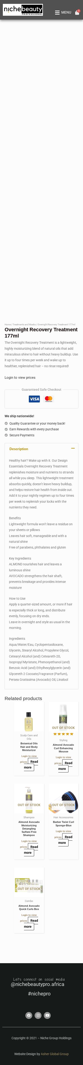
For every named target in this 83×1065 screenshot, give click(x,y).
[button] (62, 12)
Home (8, 324)
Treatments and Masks (24, 324)
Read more (31, 764)
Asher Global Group (55, 1054)
